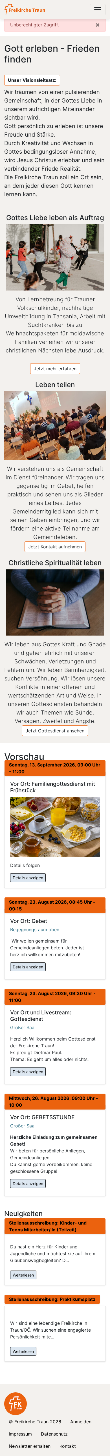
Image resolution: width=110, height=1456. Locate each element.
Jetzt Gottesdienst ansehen (55, 731)
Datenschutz (54, 1434)
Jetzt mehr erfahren (55, 368)
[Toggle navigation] (97, 9)
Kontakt (68, 1446)
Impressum (20, 1434)
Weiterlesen (23, 1275)
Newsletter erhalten (29, 1446)
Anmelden (80, 1421)
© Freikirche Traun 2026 (35, 1421)
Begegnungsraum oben (34, 929)
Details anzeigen (28, 877)
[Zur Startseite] (25, 9)
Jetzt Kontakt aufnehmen (55, 547)
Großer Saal (23, 1027)
